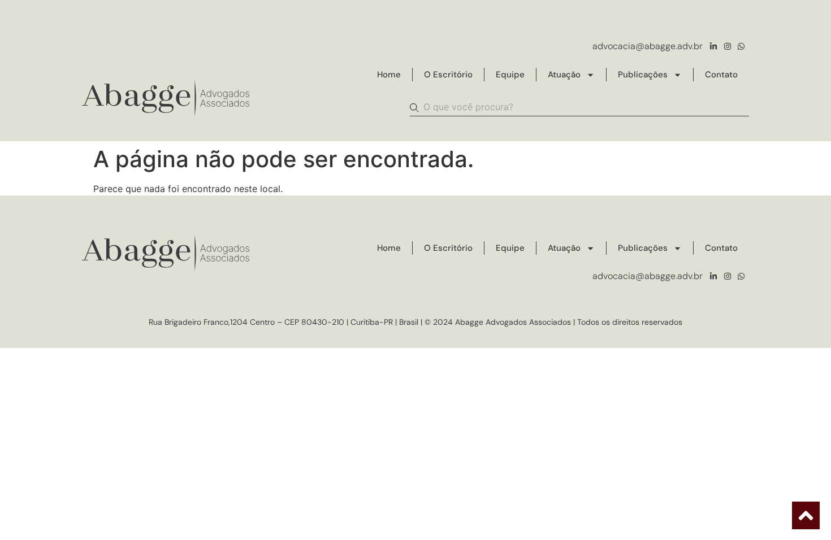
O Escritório (448, 74)
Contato (721, 74)
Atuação (564, 74)
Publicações (643, 74)
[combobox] (579, 107)
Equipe (510, 74)
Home (389, 74)
